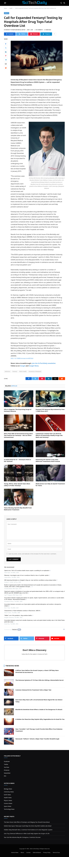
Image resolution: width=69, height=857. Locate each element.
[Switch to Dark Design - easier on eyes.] (61, 3)
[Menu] (5, 3)
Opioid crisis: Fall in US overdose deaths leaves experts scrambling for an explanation (26, 570)
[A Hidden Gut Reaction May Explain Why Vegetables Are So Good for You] (9, 721)
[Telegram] (6, 59)
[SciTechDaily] (34, 3)
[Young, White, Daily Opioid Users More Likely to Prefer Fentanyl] (18, 473)
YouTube (6, 767)
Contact (28, 852)
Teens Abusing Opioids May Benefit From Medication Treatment (18, 508)
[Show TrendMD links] (64, 629)
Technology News (9, 809)
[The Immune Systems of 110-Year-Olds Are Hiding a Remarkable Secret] (9, 682)
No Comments (39, 29)
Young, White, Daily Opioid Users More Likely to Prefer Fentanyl (17, 484)
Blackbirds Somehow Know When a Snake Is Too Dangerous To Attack (38, 709)
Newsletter (7, 773)
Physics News (8, 800)
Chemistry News (9, 792)
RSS (5, 776)
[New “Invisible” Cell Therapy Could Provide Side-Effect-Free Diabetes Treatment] (9, 731)
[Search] (64, 3)
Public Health (23, 371)
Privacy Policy (46, 852)
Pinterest (6, 770)
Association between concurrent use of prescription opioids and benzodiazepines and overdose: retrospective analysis (32, 605)
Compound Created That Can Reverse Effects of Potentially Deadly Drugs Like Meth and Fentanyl (49, 435)
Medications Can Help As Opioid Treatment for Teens (50, 484)
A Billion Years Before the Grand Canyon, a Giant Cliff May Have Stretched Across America (37, 671)
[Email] (6, 63)
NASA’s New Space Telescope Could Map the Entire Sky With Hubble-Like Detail (27, 826)
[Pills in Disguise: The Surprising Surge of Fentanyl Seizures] (18, 398)
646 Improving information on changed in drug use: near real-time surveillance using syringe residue (30, 580)
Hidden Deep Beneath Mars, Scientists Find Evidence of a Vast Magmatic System (28, 830)
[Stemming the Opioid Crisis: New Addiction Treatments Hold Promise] (50, 448)
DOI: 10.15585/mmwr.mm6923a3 (22, 358)
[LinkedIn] (6, 52)
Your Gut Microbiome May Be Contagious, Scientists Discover (22, 837)
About (22, 852)
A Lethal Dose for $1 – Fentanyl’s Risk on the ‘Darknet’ (17, 460)
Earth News (7, 795)
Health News (8, 797)
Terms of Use (56, 852)
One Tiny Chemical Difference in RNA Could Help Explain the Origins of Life (26, 833)
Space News (7, 806)
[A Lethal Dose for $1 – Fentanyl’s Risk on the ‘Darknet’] (18, 448)
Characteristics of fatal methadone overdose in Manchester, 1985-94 (22, 610)
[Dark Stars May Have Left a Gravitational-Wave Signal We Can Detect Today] (9, 702)
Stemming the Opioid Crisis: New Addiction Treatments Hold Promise (48, 460)
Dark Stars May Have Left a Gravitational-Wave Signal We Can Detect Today (38, 700)
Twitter (6, 764)
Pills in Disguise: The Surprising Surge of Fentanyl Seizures (17, 410)
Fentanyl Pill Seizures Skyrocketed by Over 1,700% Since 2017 (50, 410)
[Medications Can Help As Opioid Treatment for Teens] (50, 473)
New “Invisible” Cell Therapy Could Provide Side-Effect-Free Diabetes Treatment (38, 730)
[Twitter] (6, 48)
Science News (8, 803)
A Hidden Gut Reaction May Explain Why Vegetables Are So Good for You (40, 719)
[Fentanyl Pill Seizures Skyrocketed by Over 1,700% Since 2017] (50, 398)
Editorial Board (37, 852)
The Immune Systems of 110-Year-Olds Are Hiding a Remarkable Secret (39, 680)
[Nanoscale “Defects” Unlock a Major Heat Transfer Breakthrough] (9, 741)
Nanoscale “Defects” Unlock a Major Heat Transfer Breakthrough (37, 739)
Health (6, 13)
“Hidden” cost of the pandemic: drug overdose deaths (18, 615)
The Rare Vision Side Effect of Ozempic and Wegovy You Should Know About (27, 822)
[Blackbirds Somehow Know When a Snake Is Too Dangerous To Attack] (9, 711)
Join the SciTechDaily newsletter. (44, 363)
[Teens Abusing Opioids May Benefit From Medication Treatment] (18, 497)
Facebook (7, 761)
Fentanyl (14, 371)
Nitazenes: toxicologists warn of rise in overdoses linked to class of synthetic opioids (26, 575)
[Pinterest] (6, 55)
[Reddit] (6, 67)
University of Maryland (35, 371)
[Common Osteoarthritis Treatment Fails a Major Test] (9, 692)
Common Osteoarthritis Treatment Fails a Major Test (33, 690)
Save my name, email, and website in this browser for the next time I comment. (32, 554)
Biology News (8, 789)
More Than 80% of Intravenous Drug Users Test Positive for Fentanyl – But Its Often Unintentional (18, 435)
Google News (34, 366)
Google (22, 366)
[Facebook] (6, 44)
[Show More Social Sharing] (54, 34)
